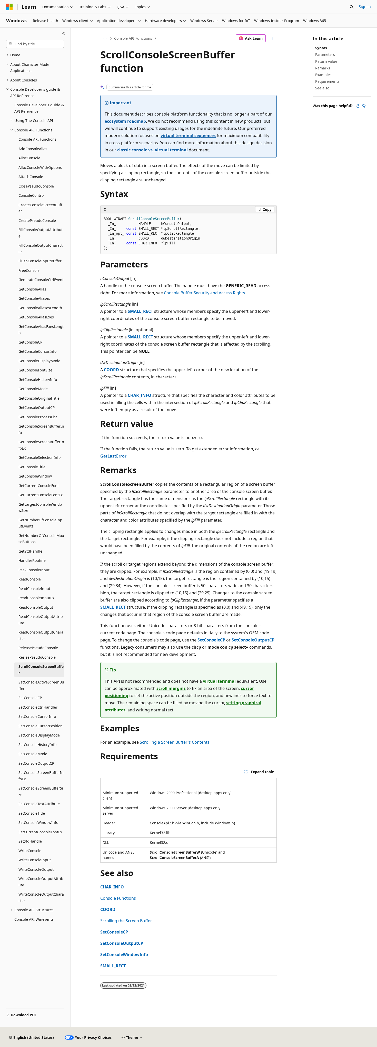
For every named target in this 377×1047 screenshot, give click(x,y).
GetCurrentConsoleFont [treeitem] (38, 485)
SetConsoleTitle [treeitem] (31, 813)
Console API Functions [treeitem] (37, 139)
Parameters (325, 54)
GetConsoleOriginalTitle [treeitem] (38, 398)
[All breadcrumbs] (104, 38)
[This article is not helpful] (364, 106)
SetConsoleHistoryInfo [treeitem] (37, 744)
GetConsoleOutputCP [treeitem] (36, 407)
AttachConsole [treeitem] (30, 176)
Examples (323, 74)
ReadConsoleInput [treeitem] (34, 588)
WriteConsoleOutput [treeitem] (36, 869)
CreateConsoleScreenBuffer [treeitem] (40, 208)
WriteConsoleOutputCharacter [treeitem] (41, 897)
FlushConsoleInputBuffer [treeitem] (40, 260)
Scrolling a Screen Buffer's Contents (175, 742)
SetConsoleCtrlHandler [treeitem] (37, 707)
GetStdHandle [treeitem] (30, 551)
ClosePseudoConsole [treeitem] (36, 186)
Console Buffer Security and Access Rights (204, 293)
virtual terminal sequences (188, 135)
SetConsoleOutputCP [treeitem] (36, 763)
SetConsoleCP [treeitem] (30, 697)
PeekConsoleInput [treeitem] (33, 569)
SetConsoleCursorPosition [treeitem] (40, 725)
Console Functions (118, 898)
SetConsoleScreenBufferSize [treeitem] (40, 791)
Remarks (322, 68)
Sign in (365, 6)
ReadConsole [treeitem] (29, 579)
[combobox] (35, 44)
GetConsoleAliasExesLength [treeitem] (41, 329)
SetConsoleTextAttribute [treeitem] (39, 803)
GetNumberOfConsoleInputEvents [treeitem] (40, 523)
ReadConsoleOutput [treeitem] (35, 607)
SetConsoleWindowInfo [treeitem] (38, 822)
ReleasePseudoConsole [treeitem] (38, 647)
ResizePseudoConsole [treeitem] (37, 657)
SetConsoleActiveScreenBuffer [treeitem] (41, 685)
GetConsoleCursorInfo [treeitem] (37, 351)
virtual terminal (219, 681)
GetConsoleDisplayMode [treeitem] (39, 360)
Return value (326, 61)
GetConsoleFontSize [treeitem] (35, 370)
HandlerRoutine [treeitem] (32, 560)
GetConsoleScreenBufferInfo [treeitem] (41, 429)
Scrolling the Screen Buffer (126, 921)
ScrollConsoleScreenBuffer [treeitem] (41, 669)
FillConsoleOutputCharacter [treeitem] (40, 248)
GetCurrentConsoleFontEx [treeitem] (40, 494)
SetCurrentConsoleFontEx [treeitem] (40, 832)
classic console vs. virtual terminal (152, 150)
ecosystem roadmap (125, 121)
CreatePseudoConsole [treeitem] (37, 220)
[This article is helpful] (358, 106)
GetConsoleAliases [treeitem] (34, 298)
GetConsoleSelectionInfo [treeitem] (39, 457)
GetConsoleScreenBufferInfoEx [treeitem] (41, 445)
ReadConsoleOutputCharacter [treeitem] (40, 635)
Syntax (321, 47)
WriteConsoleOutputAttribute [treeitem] (40, 881)
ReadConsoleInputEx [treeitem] (36, 597)
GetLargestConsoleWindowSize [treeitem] (40, 507)
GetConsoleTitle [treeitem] (31, 466)
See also (322, 88)
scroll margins (171, 688)
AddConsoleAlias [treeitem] (32, 148)
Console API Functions (133, 38)
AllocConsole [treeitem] (29, 158)
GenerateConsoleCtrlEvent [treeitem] (41, 279)
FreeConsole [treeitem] (28, 270)
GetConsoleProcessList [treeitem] (37, 416)
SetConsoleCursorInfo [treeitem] (37, 716)
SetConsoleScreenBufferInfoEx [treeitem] (41, 775)
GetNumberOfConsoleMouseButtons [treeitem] (41, 538)
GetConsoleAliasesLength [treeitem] (40, 307)
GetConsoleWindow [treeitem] (35, 476)
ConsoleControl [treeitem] (31, 195)
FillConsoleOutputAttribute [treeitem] (40, 233)
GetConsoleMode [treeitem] (33, 388)
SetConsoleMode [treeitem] (32, 753)
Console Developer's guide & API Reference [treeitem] (39, 108)
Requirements (327, 81)
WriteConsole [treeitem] (29, 850)
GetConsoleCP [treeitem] (30, 342)
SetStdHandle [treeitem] (30, 841)
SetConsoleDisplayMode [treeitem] (39, 735)
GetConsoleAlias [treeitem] (32, 289)
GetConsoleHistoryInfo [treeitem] (37, 379)
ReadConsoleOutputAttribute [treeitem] (40, 619)
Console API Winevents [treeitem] (34, 919)
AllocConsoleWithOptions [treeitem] (40, 167)
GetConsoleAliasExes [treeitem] (36, 317)
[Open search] (351, 7)
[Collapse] (63, 34)
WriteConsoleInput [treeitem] (34, 859)
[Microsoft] (9, 7)
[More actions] (272, 38)
